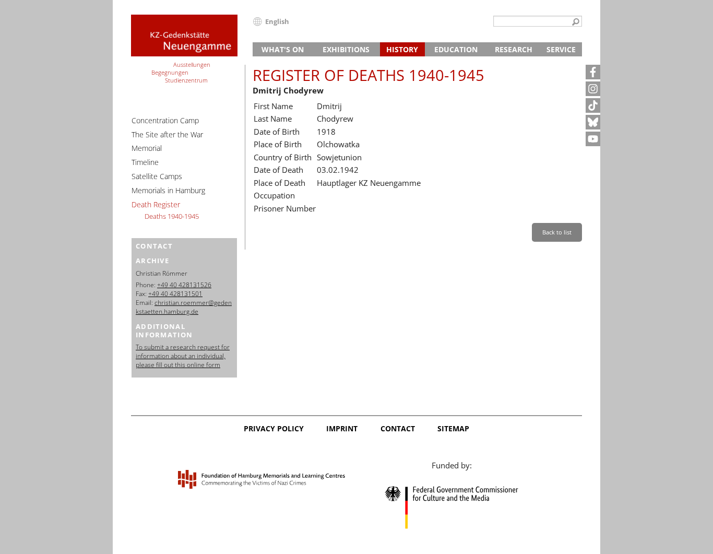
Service (561, 49)
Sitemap (453, 428)
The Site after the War (167, 134)
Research (513, 49)
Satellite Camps (157, 176)
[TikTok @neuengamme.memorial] (593, 105)
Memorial (147, 148)
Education (456, 49)
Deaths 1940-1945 (172, 216)
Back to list (557, 232)
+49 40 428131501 (175, 293)
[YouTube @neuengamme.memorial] (593, 139)
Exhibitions (346, 49)
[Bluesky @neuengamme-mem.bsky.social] (593, 122)
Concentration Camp (165, 120)
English (277, 21)
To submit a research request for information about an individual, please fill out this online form (183, 356)
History (402, 49)
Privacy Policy (274, 428)
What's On (283, 49)
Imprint (342, 428)
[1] (575, 22)
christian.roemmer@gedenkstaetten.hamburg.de (184, 307)
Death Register (156, 204)
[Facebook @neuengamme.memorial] (593, 72)
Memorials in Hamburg (168, 190)
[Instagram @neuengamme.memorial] (593, 88)
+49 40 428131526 (184, 284)
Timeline (145, 162)
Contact (398, 428)
